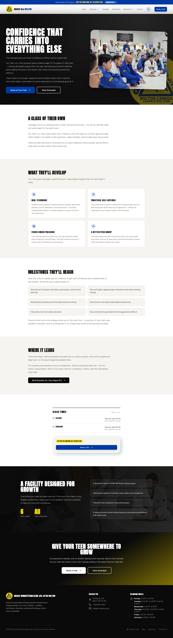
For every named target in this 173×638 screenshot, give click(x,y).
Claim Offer (110, 2)
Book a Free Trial (18, 90)
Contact (140, 9)
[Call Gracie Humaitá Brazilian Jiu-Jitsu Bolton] (148, 9)
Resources (127, 9)
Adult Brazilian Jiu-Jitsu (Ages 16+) (47, 380)
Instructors (116, 9)
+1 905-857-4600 (99, 605)
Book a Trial (160, 9)
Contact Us (163, 629)
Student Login (134, 629)
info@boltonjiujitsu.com (101, 608)
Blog (143, 629)
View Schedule (49, 90)
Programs (93, 9)
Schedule (105, 9)
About (84, 9)
